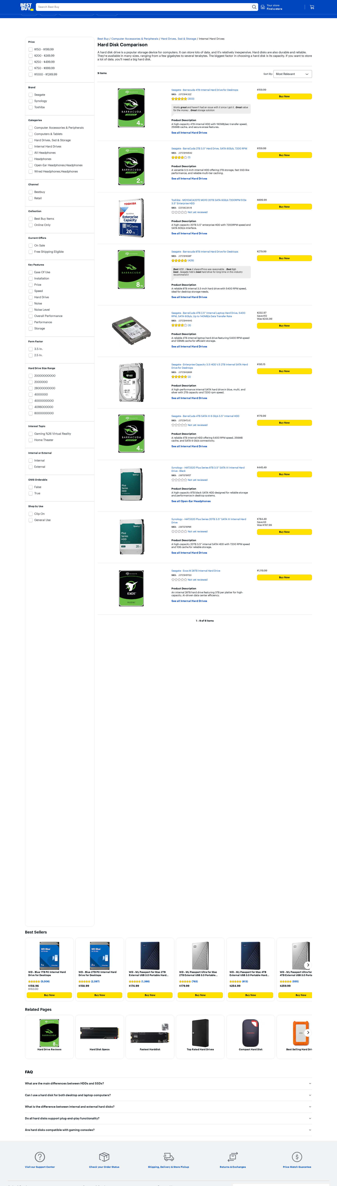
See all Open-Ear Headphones (191, 501)
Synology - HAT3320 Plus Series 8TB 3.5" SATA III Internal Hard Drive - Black (208, 469)
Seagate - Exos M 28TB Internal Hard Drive (195, 570)
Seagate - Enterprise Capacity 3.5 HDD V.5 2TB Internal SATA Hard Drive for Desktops (209, 366)
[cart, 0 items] (312, 7)
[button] (271, 7)
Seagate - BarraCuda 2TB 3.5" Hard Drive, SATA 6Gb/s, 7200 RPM (209, 148)
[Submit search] (254, 7)
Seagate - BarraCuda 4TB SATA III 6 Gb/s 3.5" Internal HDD (205, 416)
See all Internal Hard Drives (189, 132)
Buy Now (284, 96)
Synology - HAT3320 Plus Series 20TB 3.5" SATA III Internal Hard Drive (208, 521)
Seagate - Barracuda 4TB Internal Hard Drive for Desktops (204, 89)
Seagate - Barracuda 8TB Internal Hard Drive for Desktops (204, 251)
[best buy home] (27, 7)
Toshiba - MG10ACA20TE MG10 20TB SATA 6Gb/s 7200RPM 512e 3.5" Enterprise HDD (208, 201)
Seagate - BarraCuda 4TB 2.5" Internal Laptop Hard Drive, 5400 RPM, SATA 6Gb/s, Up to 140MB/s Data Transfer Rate (208, 314)
